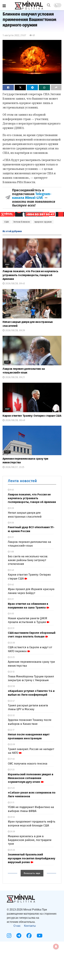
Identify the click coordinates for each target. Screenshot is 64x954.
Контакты (30, 925)
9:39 (12, 508)
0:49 (12, 570)
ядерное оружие (43, 222)
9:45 (12, 490)
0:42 (12, 584)
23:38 (12, 643)
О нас (17, 925)
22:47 (12, 701)
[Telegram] (18, 935)
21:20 (12, 788)
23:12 (12, 672)
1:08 (12, 552)
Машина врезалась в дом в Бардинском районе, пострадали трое (29, 840)
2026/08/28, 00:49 (15, 420)
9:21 (12, 537)
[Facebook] (29, 935)
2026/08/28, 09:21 (15, 377)
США (6, 222)
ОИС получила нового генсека (27, 763)
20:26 (12, 850)
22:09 (12, 744)
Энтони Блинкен (21, 222)
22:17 (12, 730)
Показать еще (32, 873)
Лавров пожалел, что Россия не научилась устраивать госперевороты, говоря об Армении (30, 275)
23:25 (12, 657)
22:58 (12, 686)
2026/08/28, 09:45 (15, 283)
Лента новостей (22, 481)
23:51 (12, 628)
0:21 (12, 599)
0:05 (12, 613)
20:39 (12, 831)
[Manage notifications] (56, 946)
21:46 (12, 759)
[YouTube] (39, 935)
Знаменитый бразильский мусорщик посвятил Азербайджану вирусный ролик (31, 858)
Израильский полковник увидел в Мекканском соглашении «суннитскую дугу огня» (30, 778)
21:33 (12, 769)
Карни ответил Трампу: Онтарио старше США (32, 415)
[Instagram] (9, 935)
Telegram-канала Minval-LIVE (31, 196)
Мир (7, 264)
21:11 (12, 802)
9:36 (12, 523)
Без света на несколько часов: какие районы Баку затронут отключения (28, 560)
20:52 (12, 817)
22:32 (12, 715)
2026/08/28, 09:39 (15, 330)
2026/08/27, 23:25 (14, 467)
